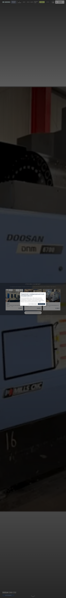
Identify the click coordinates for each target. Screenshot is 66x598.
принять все (41, 304)
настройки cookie (33, 304)
